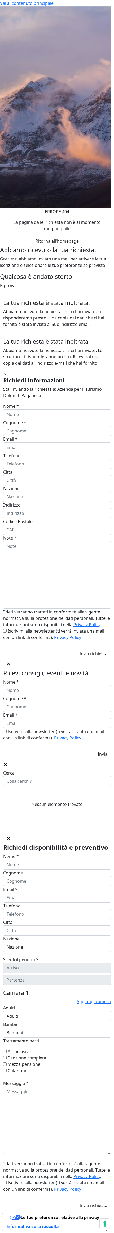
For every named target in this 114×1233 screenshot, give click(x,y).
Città (7, 472)
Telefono (12, 455)
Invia (102, 754)
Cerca (9, 773)
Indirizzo (12, 505)
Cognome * (14, 423)
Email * (10, 439)
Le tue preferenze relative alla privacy (60, 1217)
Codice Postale (18, 521)
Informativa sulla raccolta (33, 1226)
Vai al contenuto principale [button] (27, 3)
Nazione (11, 488)
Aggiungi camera (94, 1001)
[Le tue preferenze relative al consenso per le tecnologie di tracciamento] (105, 1224)
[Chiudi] (5, 296)
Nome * (11, 406)
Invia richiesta (93, 654)
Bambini (11, 1024)
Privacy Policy (86, 625)
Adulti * (10, 1008)
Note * (9, 538)
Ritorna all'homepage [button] (57, 241)
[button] (5, 764)
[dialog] (57, 709)
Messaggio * (16, 1083)
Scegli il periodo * (20, 959)
